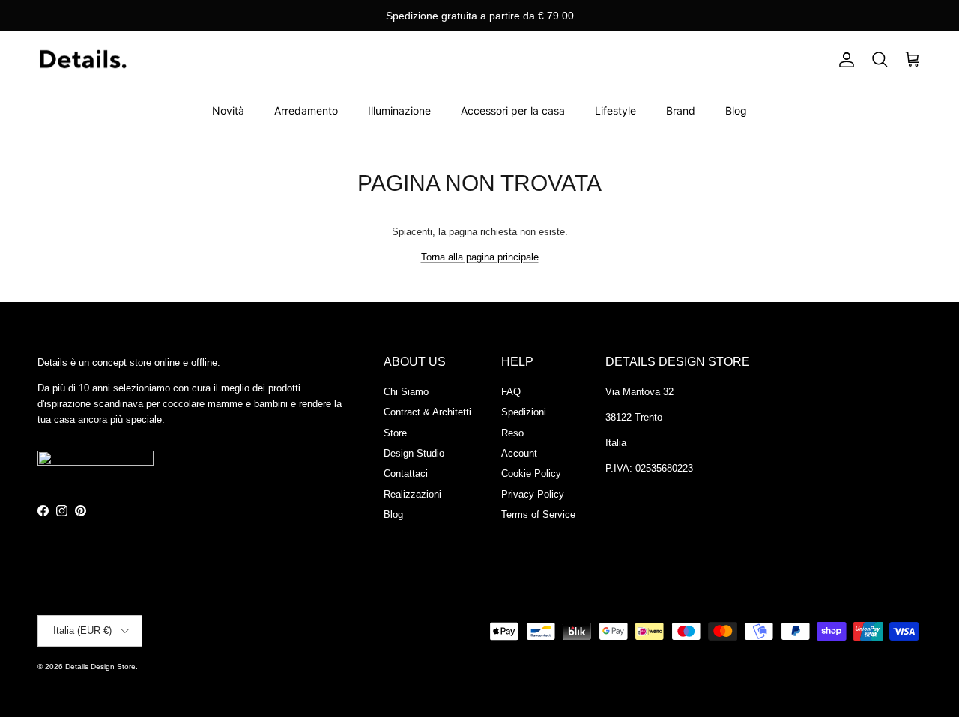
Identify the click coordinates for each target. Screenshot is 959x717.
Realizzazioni (412, 494)
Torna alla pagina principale (480, 257)
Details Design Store (100, 666)
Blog (736, 110)
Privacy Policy (532, 494)
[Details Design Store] (82, 60)
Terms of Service (538, 514)
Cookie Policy (531, 473)
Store (395, 433)
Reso (512, 433)
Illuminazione (399, 110)
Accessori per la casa (513, 110)
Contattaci (406, 473)
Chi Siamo (406, 391)
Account (519, 453)
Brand (680, 110)
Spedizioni (523, 412)
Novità (228, 110)
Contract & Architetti (427, 412)
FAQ (511, 391)
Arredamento (306, 110)
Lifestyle (615, 110)
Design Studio (414, 453)
